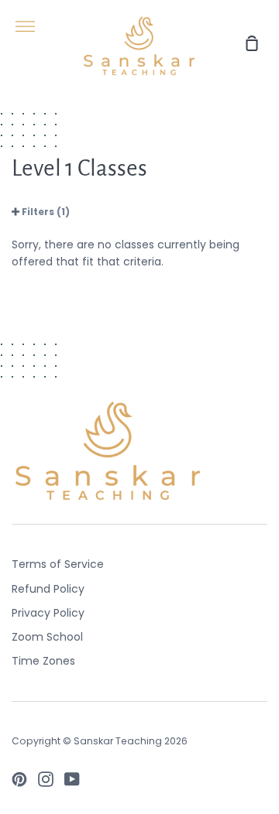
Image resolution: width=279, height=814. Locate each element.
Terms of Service (58, 564)
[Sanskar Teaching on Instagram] (45, 779)
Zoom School (47, 637)
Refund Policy (48, 589)
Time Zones (43, 661)
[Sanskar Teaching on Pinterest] (19, 779)
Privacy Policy (48, 613)
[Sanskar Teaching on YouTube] (72, 779)
